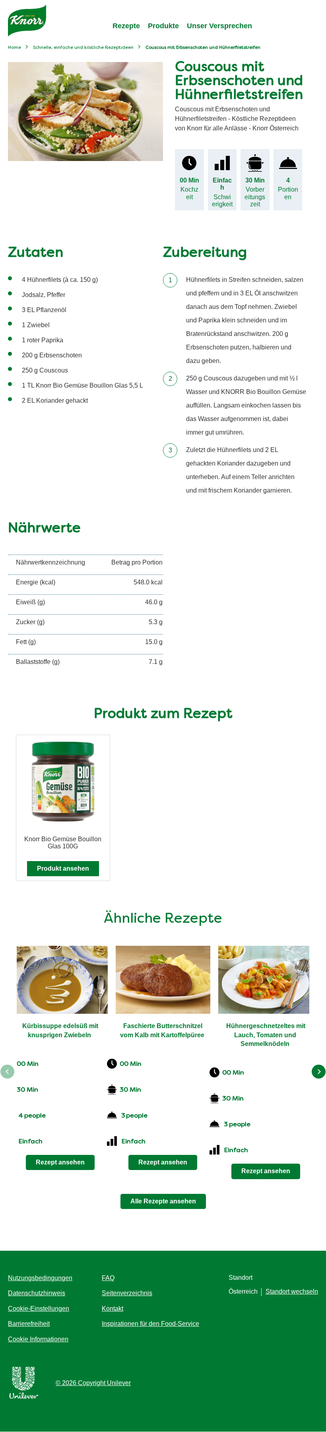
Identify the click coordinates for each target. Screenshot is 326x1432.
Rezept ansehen (60, 1162)
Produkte (163, 26)
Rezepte (126, 26)
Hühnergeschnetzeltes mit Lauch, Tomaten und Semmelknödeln (266, 1035)
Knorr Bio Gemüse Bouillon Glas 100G (62, 843)
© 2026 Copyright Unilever (93, 1383)
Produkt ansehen (63, 868)
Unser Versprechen (219, 26)
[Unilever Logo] (24, 1397)
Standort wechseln (292, 1291)
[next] (319, 1072)
